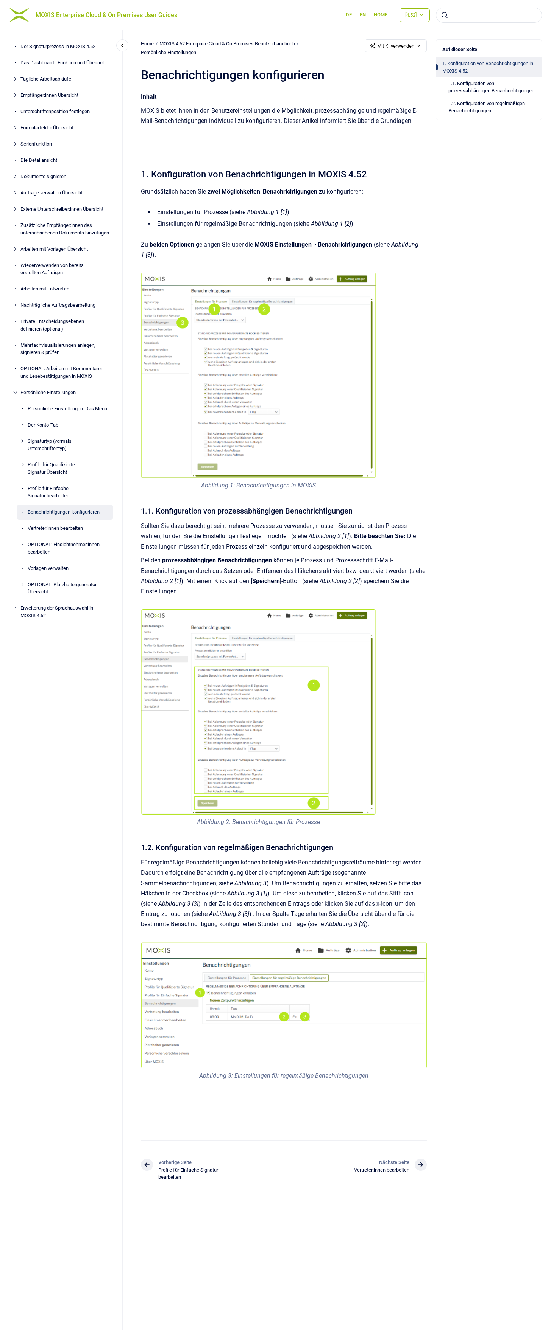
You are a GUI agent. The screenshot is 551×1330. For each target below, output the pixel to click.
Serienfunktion (36, 144)
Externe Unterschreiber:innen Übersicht (61, 209)
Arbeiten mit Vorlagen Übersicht (54, 249)
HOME (380, 14)
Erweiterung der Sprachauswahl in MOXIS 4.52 (56, 612)
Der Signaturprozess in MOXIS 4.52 (57, 47)
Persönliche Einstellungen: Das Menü (67, 408)
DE (349, 14)
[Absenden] (445, 15)
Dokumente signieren (43, 177)
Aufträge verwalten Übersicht (51, 193)
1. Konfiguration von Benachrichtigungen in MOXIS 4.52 (487, 67)
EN (363, 14)
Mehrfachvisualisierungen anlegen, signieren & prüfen (57, 348)
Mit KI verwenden (395, 46)
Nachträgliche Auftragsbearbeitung (57, 305)
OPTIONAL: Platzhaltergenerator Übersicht (62, 588)
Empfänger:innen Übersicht (49, 95)
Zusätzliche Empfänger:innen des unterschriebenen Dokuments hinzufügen (64, 229)
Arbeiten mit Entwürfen (44, 289)
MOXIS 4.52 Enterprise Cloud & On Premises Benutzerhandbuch (227, 44)
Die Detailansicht (38, 160)
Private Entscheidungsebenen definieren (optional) (52, 325)
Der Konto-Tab (43, 425)
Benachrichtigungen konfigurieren (64, 512)
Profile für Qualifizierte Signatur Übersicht (51, 468)
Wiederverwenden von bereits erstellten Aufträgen (52, 269)
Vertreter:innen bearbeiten (55, 528)
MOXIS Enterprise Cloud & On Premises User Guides (106, 15)
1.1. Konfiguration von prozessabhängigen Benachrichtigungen (491, 87)
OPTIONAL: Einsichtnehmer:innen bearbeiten (64, 548)
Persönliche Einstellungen (48, 392)
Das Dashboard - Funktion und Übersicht (63, 63)
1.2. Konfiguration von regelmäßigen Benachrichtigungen (486, 107)
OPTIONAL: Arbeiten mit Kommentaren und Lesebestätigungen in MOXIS (61, 372)
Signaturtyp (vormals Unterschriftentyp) (50, 445)
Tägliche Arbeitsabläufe (45, 79)
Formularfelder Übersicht (46, 128)
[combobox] (489, 15)
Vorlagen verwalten (48, 568)
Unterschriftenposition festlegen (55, 112)
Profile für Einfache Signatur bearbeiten (48, 492)
